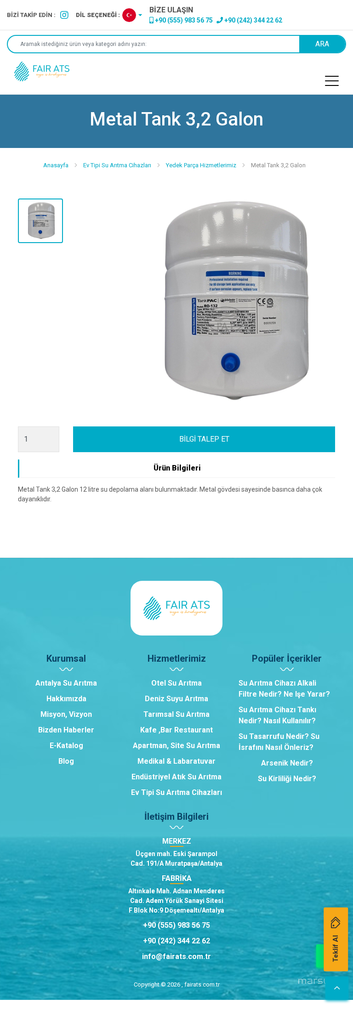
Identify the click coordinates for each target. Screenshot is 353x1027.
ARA (322, 44)
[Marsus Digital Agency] (316, 985)
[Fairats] (41, 71)
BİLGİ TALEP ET (204, 439)
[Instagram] (64, 15)
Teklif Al (335, 948)
